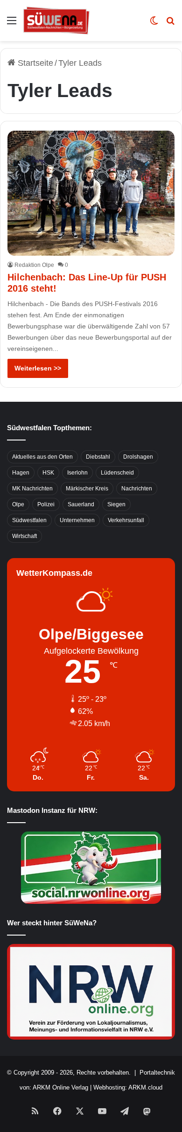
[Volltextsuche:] (170, 24)
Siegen (116, 504)
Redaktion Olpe (34, 265)
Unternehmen (77, 520)
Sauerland (81, 504)
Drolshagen (138, 457)
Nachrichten (136, 488)
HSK (48, 472)
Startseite (34, 63)
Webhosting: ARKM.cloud (127, 1087)
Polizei (46, 504)
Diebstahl (98, 457)
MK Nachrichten (32, 488)
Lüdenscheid (117, 472)
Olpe (18, 504)
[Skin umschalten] (154, 24)
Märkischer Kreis (87, 488)
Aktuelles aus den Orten (42, 457)
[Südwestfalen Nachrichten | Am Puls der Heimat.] (56, 21)
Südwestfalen (29, 520)
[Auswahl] (11, 24)
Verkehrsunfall (126, 520)
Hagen (20, 472)
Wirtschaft (24, 536)
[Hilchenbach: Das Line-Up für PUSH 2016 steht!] (90, 193)
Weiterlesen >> (37, 368)
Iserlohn (77, 472)
